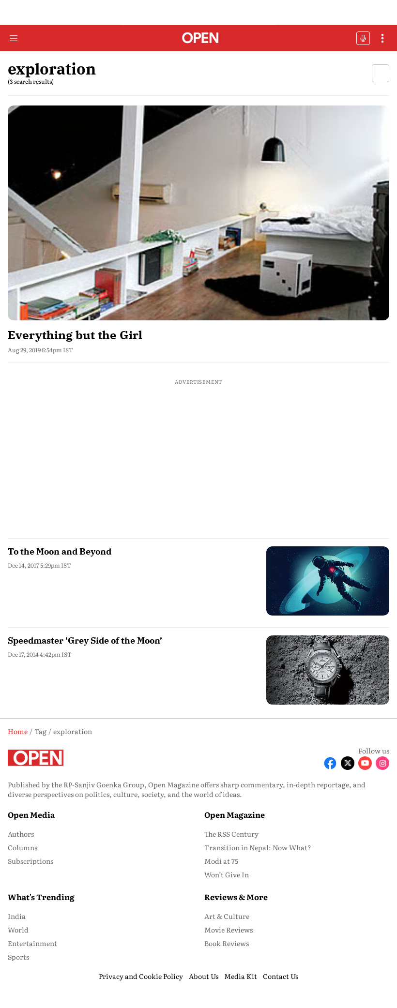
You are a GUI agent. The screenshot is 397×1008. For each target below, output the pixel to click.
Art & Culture (226, 916)
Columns (22, 847)
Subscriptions (30, 861)
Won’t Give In (226, 874)
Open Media (31, 814)
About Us (203, 976)
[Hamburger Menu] (13, 38)
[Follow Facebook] (330, 763)
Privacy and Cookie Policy (141, 976)
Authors (21, 834)
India (17, 916)
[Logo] (199, 38)
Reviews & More (236, 897)
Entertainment (32, 943)
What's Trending (41, 897)
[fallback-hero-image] (198, 212)
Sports (18, 957)
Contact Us (280, 976)
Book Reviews (226, 943)
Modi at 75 (221, 861)
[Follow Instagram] (382, 763)
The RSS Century (231, 834)
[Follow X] (347, 763)
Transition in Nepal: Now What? (257, 847)
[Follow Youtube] (365, 763)
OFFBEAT (363, 38)
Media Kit (240, 976)
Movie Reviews (228, 929)
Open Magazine (234, 814)
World (18, 929)
